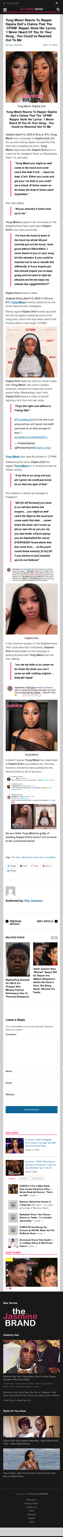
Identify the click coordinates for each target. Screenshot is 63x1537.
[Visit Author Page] (10, 891)
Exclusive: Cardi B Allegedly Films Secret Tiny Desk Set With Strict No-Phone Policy (40, 1142)
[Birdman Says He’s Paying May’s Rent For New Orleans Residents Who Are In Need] (31, 1356)
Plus (36, 865)
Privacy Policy (31, 1503)
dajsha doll (26, 857)
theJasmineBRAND (39, 1493)
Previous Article (15, 923)
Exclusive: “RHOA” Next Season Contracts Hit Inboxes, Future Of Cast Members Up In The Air (40, 1164)
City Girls (15, 857)
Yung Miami (50, 857)
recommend (38, 857)
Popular (11, 1178)
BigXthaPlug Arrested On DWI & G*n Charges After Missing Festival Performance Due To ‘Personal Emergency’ (18, 988)
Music (9, 1259)
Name (9, 1071)
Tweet (13, 865)
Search (31, 1518)
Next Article (45, 921)
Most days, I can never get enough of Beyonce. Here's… (36, 1204)
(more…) (36, 1190)
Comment (12, 1034)
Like (25, 865)
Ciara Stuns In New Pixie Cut (17, 1400)
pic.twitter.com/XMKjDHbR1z (30, 437)
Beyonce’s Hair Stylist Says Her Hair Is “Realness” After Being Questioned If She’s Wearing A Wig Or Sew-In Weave (31, 1394)
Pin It (48, 865)
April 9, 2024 (44, 447)
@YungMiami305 (24, 419)
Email (9, 1082)
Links (31, 1521)
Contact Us (31, 1507)
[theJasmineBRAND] (32, 9)
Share (13, 870)
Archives (31, 1514)
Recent (23, 1178)
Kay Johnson (15, 44)
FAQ (31, 1510)
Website (10, 1094)
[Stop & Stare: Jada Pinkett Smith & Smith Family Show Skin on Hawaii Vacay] (31, 1459)
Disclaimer (32, 1499)
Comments (37, 1178)
